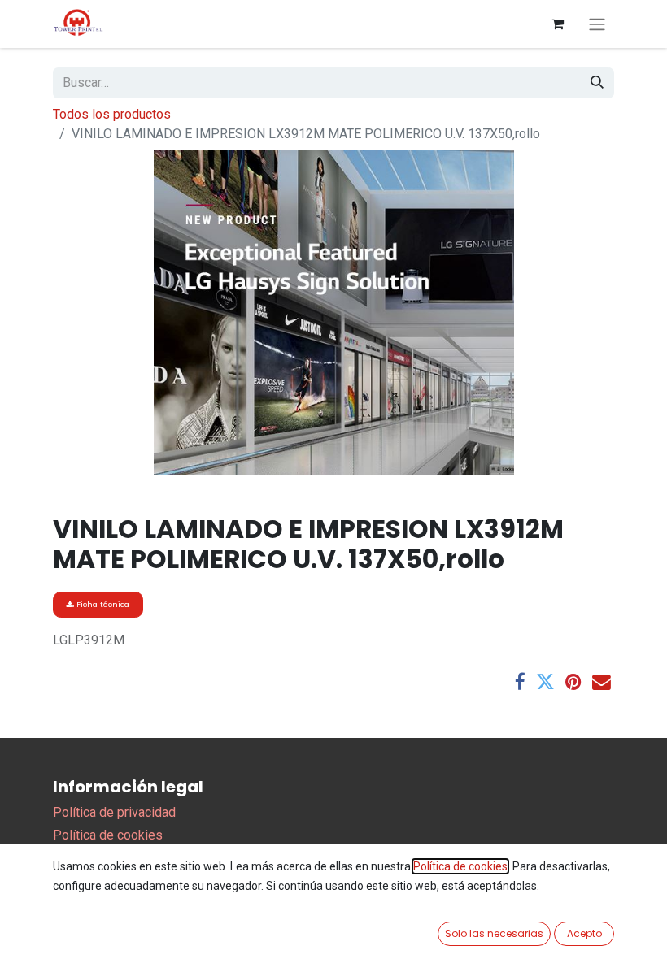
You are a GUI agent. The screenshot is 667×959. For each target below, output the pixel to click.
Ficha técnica (101, 604)
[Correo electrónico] (601, 682)
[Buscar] (597, 82)
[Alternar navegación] (597, 24)
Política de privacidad (114, 812)
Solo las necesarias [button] (494, 933)
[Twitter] (545, 682)
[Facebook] (520, 682)
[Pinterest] (573, 682)
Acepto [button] (584, 933)
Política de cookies (108, 835)
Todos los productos (112, 114)
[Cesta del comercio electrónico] (557, 23)
